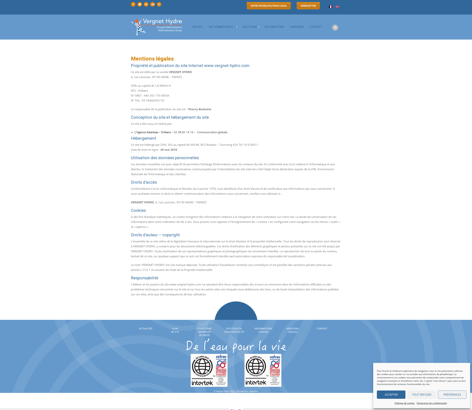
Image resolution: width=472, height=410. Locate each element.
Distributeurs (274, 27)
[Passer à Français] (330, 7)
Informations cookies (263, 330)
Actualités (145, 328)
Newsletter (308, 5)
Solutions (250, 27)
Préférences (452, 394)
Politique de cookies (405, 403)
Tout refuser (421, 394)
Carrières (297, 27)
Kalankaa (254, 391)
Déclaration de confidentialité (432, 403)
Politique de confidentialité (234, 330)
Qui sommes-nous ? (222, 27)
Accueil (197, 27)
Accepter (391, 394)
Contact (315, 27)
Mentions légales (293, 330)
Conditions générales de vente (204, 332)
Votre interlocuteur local (269, 5)
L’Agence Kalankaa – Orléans (153, 132)
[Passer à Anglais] (337, 7)
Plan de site (175, 330)
